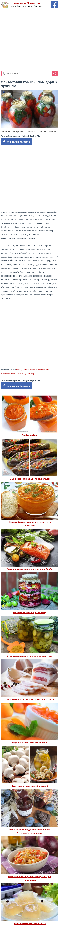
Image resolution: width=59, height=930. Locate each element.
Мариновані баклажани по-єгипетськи (30, 478)
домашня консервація (12, 131)
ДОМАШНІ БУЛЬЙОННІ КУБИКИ (29, 923)
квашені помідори (47, 131)
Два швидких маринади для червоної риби (29, 569)
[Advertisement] (29, 39)
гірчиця (31, 131)
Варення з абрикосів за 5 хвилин (29, 742)
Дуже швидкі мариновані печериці (29, 786)
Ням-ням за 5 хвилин (25, 3)
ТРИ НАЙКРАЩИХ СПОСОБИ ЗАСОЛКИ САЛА (29, 699)
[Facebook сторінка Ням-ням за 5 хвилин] (54, 2)
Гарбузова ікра (29, 435)
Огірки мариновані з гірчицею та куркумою (29, 656)
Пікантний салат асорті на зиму (29, 612)
